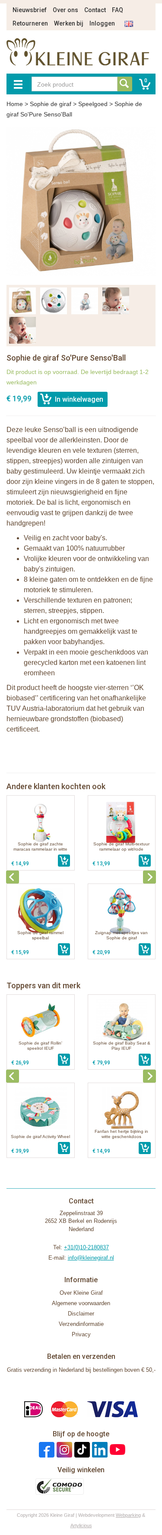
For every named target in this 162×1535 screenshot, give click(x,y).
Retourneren (30, 23)
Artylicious (81, 1525)
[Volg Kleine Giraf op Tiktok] (81, 1449)
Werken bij (68, 23)
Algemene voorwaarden (81, 1303)
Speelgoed (93, 103)
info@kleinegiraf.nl (91, 1257)
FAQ (117, 9)
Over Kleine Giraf (81, 1293)
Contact (95, 9)
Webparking (128, 1515)
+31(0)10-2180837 (86, 1247)
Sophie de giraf (50, 103)
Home (14, 103)
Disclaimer (81, 1313)
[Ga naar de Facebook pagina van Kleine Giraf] (45, 1449)
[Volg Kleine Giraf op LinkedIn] (99, 1449)
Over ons (65, 9)
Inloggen (102, 23)
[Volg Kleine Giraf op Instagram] (63, 1449)
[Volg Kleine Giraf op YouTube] (116, 1449)
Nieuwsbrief (30, 9)
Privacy (81, 1334)
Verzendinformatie (81, 1324)
